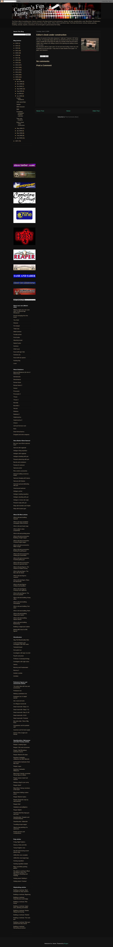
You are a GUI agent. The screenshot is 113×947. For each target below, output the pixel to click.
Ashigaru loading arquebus (20, 494)
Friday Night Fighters (19, 842)
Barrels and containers (19, 462)
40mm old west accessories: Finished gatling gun (21, 558)
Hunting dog (16, 360)
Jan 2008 (19, 138)
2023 (17, 48)
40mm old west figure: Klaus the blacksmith (21, 580)
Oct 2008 (19, 86)
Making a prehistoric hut (20, 693)
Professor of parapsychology (21, 658)
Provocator (16, 391)
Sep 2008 (20, 88)
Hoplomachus (17, 417)
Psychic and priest (18, 656)
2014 (17, 65)
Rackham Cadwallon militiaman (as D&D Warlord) (21, 758)
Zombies (15, 676)
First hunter (16, 337)
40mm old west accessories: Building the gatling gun (21, 550)
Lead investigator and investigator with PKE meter (21, 643)
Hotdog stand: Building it (20, 878)
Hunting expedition (18, 861)
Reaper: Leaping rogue (19, 744)
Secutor (15, 408)
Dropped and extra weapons (21, 434)
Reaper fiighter (17, 810)
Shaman (15, 323)
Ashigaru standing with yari (20, 497)
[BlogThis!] (42, 56)
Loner (15, 363)
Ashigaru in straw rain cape (21, 500)
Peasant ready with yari (19, 502)
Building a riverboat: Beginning (21, 894)
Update (19, 104)
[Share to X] (44, 56)
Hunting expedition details (20, 863)
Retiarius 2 (16, 414)
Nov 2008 (20, 84)
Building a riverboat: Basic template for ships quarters (20, 890)
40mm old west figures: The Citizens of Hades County (21, 567)
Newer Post (40, 111)
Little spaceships (21, 102)
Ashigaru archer (17, 491)
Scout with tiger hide (19, 352)
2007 (17, 141)
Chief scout (16, 349)
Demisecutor (16, 376)
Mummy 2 (16, 670)
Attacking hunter (18, 340)
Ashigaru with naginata (19, 453)
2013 (17, 67)
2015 (17, 62)
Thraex (15, 397)
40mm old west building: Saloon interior (20, 618)
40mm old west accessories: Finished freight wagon (21, 541)
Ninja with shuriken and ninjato (21, 505)
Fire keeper (16, 326)
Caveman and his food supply (21, 730)
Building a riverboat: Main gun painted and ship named (21, 922)
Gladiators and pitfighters (20, 807)
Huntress (15, 346)
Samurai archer (17, 468)
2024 (17, 45)
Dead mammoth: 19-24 (19, 715)
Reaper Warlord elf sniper (20, 754)
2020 (17, 53)
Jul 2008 (19, 93)
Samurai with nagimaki (19, 447)
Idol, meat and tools (18, 701)
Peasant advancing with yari (21, 459)
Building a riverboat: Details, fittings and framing (21, 911)
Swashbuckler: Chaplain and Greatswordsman (21, 817)
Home (68, 111)
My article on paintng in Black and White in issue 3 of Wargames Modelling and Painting (21, 873)
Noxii (14, 428)
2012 (17, 69)
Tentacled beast (17, 647)
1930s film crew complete (20, 855)
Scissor (15, 388)
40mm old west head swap (20, 526)
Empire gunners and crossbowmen (19, 832)
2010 (17, 74)
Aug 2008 (20, 91)
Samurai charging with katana (21, 478)
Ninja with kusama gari (19, 508)
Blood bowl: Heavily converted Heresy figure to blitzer (21, 774)
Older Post (96, 111)
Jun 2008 (19, 96)
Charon (15, 423)
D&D (18, 109)
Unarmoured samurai (19, 488)
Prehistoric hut (17, 690)
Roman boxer (17, 382)
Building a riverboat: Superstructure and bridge (20, 898)
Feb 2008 (20, 135)
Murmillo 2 (16, 405)
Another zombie (17, 673)
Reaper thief (16, 804)
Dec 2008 (20, 81)
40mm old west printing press (21, 533)
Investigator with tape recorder (21, 653)
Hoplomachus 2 (17, 420)
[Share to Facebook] (46, 56)
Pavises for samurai (18, 465)
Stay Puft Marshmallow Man (21, 640)
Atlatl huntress (17, 331)
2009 (17, 77)
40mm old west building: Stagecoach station (20, 614)
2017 (17, 57)
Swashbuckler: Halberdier (20, 821)
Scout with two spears (19, 357)
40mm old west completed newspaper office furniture (20, 522)
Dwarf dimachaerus (18, 431)
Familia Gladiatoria (20, 98)
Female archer (17, 334)
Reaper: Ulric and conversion (21, 747)
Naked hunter (17, 343)
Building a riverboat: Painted (21, 915)
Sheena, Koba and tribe (20, 845)
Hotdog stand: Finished (19, 881)
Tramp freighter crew (19, 847)
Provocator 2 (17, 394)
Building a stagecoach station (21, 626)
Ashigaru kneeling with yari (20, 456)
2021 (17, 50)
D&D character (21, 106)
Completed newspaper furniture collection (20, 114)
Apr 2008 (19, 130)
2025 (17, 43)
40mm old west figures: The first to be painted (21, 593)
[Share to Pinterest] (47, 56)
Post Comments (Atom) (71, 117)
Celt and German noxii (19, 425)
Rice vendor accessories (20, 471)
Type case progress (20, 119)
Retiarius (15, 411)
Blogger (66, 943)
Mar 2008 (20, 133)
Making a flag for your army (21, 782)
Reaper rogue (17, 766)
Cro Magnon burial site (19, 703)
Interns (15, 664)
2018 (17, 55)
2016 (17, 60)
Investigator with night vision (21, 661)
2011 (16, 72)
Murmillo (15, 402)
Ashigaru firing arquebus (20, 450)
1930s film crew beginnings (21, 858)
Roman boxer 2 (17, 385)
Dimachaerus (17, 379)
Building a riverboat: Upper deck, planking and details (20, 906)
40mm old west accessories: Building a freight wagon (21, 537)
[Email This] (41, 56)
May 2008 (20, 128)
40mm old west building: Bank (21, 610)
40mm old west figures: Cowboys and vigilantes (20, 589)
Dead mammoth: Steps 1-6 (21, 706)
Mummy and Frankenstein (20, 667)
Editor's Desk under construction (21, 124)
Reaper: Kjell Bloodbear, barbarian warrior (20, 751)
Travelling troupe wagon (20, 824)
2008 (17, 79)
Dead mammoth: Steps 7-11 (21, 709)
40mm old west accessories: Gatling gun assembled (21, 554)
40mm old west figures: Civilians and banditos (19, 585)
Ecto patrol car (17, 650)
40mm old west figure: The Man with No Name (20, 572)
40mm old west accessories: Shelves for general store (21, 563)
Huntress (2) (16, 354)
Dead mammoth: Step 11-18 (21, 712)
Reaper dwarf (17, 785)
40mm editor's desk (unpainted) (18, 529)
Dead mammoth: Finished (20, 718)
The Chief (16, 320)
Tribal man (16, 328)
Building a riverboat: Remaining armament (19, 927)
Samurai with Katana (19, 481)
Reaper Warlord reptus (19, 796)
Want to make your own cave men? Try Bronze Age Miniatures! (21, 311)
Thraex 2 (15, 399)
